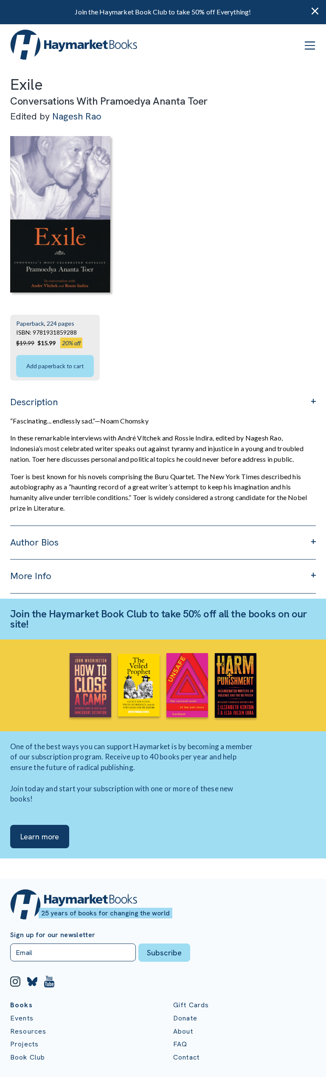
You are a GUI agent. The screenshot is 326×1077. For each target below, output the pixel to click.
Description (34, 402)
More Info (30, 576)
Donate (185, 1018)
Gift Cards (191, 1004)
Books (21, 1004)
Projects (24, 1044)
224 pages (60, 323)
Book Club (27, 1057)
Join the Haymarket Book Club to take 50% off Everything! (163, 12)
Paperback (30, 323)
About (183, 1031)
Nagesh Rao (76, 116)
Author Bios (34, 542)
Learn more (39, 836)
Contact (186, 1057)
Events (22, 1018)
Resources (28, 1031)
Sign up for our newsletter (52, 935)
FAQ (180, 1044)
